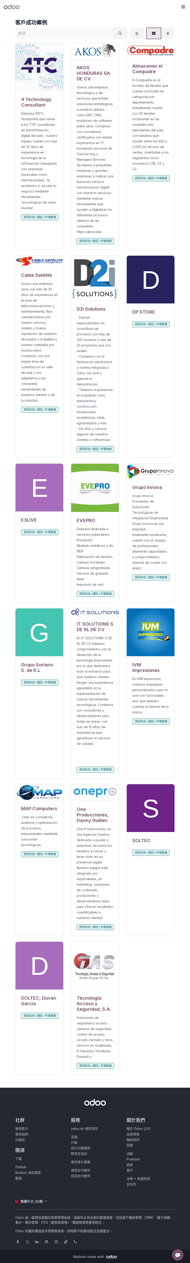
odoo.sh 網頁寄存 (84, 1129)
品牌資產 (133, 1134)
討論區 (20, 1140)
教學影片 (21, 1129)
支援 (74, 1137)
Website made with (89, 1257)
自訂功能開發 (80, 1148)
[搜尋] (120, 33)
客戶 (130, 1170)
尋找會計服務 (80, 1162)
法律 (130, 1179)
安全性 (131, 1184)
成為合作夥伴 (80, 1176)
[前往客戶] (39, 67)
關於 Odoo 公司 (138, 1129)
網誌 (130, 1165)
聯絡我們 (133, 1140)
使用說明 (21, 1134)
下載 (18, 1159)
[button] (183, 7)
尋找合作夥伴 (80, 1170)
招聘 (130, 1145)
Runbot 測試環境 (28, 1173)
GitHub (20, 1167)
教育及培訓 (79, 1154)
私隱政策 (143, 1179)
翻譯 (18, 1178)
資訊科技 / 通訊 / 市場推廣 (40, 217)
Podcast (133, 1159)
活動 (130, 1154)
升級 (74, 1142)
